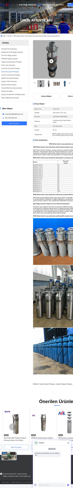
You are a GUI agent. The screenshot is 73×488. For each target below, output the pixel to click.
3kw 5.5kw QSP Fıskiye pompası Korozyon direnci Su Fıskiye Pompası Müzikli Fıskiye (15, 439)
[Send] (68, 485)
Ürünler (39, 5)
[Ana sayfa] (5, 5)
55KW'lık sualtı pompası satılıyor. (42, 438)
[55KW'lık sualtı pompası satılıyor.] (43, 422)
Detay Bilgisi (46, 96)
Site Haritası (5, 482)
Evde (21, 5)
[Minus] (68, 443)
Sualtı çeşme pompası (47, 384)
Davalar (52, 5)
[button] (12, 427)
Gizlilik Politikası (15, 482)
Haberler (46, 5)
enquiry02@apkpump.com (14, 114)
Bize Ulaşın (60, 5)
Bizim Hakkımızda (29, 5)
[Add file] (35, 485)
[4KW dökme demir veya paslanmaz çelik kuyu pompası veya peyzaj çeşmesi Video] (52, 59)
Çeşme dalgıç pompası (64, 384)
